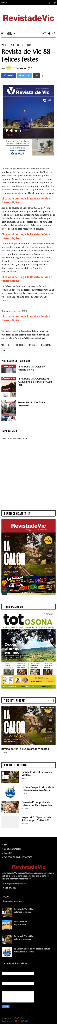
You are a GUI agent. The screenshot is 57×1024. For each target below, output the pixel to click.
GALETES (8, 853)
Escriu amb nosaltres (12, 901)
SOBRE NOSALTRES (12, 849)
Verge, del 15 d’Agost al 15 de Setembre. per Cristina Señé (36, 819)
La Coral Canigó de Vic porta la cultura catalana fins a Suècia (38, 788)
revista (28, 44)
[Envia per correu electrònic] (36, 75)
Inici (3, 3)
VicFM (6, 897)
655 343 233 (10, 887)
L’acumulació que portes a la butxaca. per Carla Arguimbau (37, 804)
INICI (6, 844)
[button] (4, 2)
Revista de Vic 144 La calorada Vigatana (25, 748)
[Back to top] (50, 1017)
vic (4, 350)
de (8, 44)
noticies (17, 44)
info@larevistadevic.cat (15, 883)
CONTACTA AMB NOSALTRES (18, 857)
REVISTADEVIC (46, 345)
